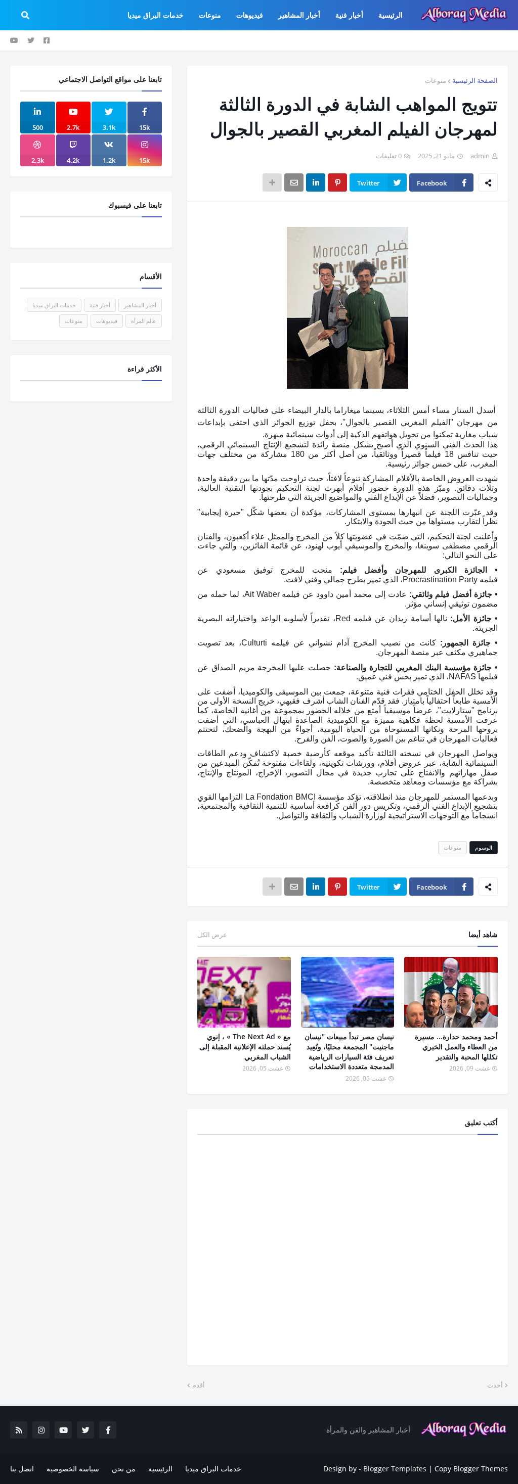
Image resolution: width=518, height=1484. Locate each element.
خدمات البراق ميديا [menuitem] (155, 15)
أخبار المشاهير (140, 305)
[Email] (294, 182)
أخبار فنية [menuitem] (349, 15)
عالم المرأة (143, 320)
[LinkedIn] (315, 182)
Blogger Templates (394, 1468)
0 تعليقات (389, 155)
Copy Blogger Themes (471, 1468)
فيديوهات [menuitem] (249, 15)
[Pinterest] (337, 182)
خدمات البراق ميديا (54, 305)
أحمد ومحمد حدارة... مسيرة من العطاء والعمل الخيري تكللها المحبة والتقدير (456, 1046)
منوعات (435, 80)
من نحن (124, 1468)
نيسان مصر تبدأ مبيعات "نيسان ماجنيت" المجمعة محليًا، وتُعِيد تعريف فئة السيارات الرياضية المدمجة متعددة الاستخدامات (349, 1051)
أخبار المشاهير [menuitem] (299, 15)
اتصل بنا (22, 1468)
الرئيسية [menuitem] (390, 15)
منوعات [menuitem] (210, 15)
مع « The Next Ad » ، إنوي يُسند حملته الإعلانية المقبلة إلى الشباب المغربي (245, 1046)
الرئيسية (160, 1468)
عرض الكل (212, 934)
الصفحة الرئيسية (475, 80)
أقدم (198, 1384)
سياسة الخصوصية (73, 1468)
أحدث (495, 1384)
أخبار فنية (100, 305)
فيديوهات (106, 320)
